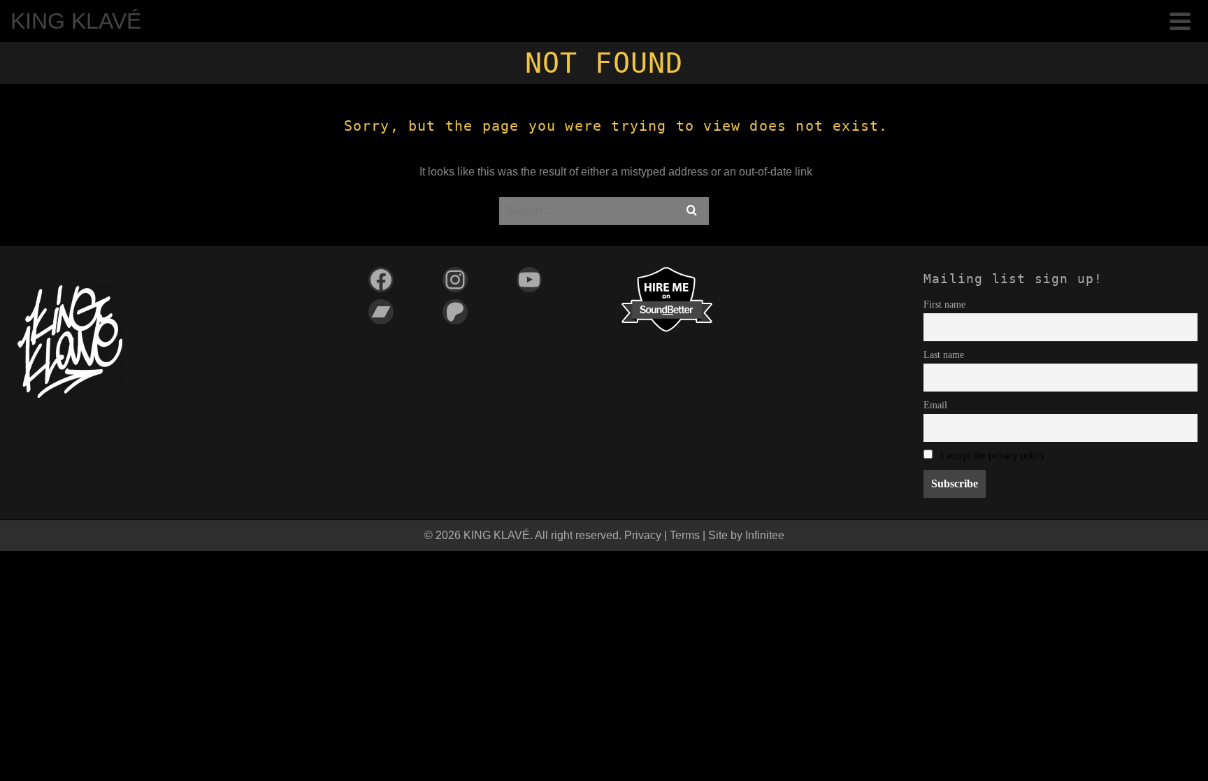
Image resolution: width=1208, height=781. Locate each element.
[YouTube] (529, 279)
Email (935, 404)
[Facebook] (381, 279)
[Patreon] (455, 311)
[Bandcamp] (381, 311)
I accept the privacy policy (992, 455)
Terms (685, 535)
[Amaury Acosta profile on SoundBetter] (666, 298)
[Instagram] (455, 279)
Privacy (642, 535)
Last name (943, 354)
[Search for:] (604, 211)
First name (944, 304)
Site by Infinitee (746, 535)
